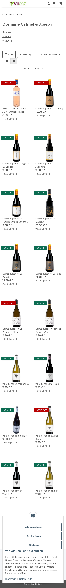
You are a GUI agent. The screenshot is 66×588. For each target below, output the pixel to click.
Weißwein (7, 40)
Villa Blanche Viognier (46, 490)
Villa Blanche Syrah (12, 490)
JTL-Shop (38, 584)
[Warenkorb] (60, 3)
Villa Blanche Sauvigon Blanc (47, 437)
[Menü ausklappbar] (4, 2)
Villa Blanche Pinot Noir (14, 435)
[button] (48, 3)
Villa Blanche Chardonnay (15, 383)
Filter (10, 54)
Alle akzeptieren (33, 527)
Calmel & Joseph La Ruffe (48, 273)
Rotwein (6, 36)
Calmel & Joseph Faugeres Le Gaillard (15, 165)
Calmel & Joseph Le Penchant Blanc (12, 330)
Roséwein (7, 31)
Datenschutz (25, 579)
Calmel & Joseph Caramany (49, 108)
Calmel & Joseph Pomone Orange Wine (48, 330)
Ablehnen (34, 545)
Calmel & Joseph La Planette (12, 275)
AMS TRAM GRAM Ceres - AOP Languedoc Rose (15, 110)
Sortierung (25, 54)
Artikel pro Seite (48, 54)
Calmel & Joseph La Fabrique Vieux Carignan (15, 220)
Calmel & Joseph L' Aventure (44, 165)
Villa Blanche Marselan (47, 383)
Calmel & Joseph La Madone (45, 220)
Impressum (10, 579)
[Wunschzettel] (54, 3)
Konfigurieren (33, 536)
